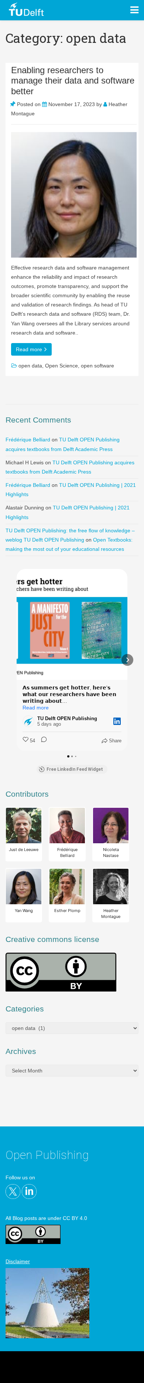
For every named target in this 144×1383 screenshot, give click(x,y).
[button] (17, 660)
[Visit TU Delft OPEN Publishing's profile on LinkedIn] (30, 721)
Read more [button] (36, 708)
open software (97, 366)
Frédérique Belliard (28, 440)
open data (30, 366)
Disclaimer (18, 1261)
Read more (30, 349)
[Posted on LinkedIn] (117, 721)
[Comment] (41, 740)
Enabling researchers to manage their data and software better (72, 80)
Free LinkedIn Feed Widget (75, 769)
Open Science (61, 366)
